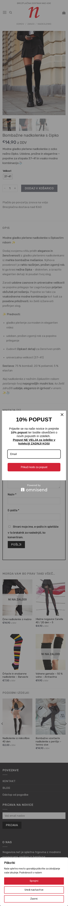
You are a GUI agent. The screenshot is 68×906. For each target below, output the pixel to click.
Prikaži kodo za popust (34, 467)
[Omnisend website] (34, 487)
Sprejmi (34, 881)
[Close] (62, 415)
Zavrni (34, 898)
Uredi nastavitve (34, 889)
